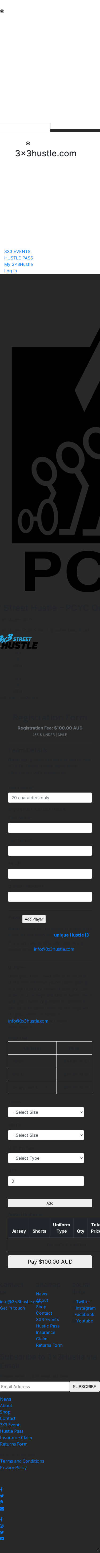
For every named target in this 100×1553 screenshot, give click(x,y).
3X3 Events (47, 1319)
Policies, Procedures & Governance (34, 70)
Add (50, 1203)
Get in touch (12, 1308)
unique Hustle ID (71, 935)
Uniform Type (21, 1147)
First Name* (20, 817)
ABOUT (7, 26)
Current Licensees (18, 90)
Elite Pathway (13, 45)
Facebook (84, 1314)
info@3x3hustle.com (54, 949)
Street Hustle (13, 38)
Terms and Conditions (22, 1461)
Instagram (86, 1308)
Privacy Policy (13, 1467)
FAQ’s (5, 64)
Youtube (84, 1320)
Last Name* (20, 840)
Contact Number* (26, 886)
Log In (10, 270)
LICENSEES (11, 83)
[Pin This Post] (50, 1502)
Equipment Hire (15, 51)
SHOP (5, 77)
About (42, 1300)
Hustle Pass (47, 1326)
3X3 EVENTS (12, 107)
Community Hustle (18, 32)
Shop (41, 1306)
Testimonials (13, 58)
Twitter (83, 1301)
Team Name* (21, 787)
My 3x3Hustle (13, 120)
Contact (44, 1313)
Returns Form (49, 1345)
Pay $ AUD (50, 1262)
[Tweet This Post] (50, 1496)
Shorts (14, 1124)
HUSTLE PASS (14, 113)
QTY (12, 1170)
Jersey (14, 1101)
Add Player (34, 919)
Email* (14, 863)
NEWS (6, 19)
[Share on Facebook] (50, 1489)
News (41, 1293)
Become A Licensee (19, 96)
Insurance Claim (16, 1438)
